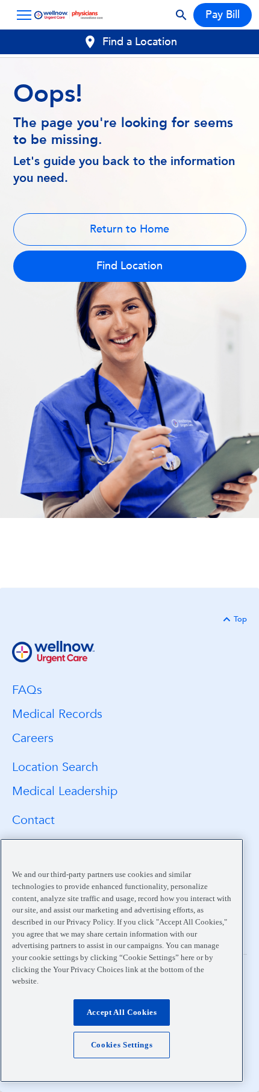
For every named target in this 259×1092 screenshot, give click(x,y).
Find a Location (139, 41)
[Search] (181, 15)
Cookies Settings (122, 1044)
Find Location (129, 265)
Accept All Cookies (122, 1012)
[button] (22, 15)
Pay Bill (222, 14)
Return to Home (129, 229)
